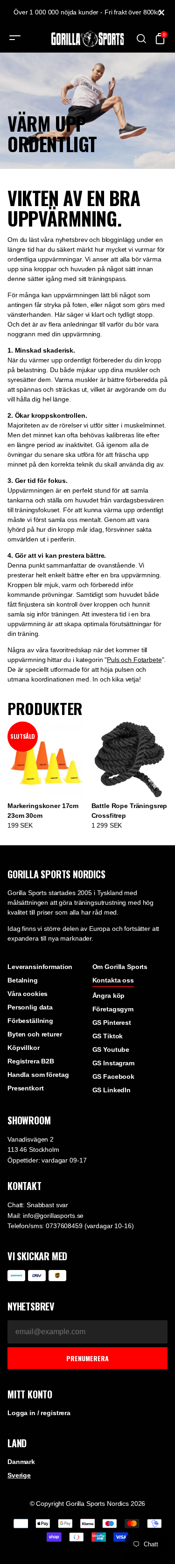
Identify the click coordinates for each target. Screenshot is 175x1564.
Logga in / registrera (38, 1413)
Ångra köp (108, 995)
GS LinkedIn (111, 1090)
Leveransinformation (39, 966)
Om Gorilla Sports (120, 966)
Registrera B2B (30, 1061)
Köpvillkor (23, 1047)
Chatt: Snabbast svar (37, 1205)
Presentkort (25, 1088)
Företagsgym (112, 1009)
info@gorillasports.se (53, 1215)
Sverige (19, 1475)
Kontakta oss (113, 980)
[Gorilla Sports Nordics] (87, 39)
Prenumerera (87, 1358)
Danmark (21, 1461)
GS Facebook (113, 1076)
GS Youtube (111, 1049)
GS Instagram (113, 1063)
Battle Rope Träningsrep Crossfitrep (129, 810)
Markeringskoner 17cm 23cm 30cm (42, 810)
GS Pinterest (111, 1022)
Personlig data (30, 1007)
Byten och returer (34, 1034)
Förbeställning (30, 1020)
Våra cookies (27, 993)
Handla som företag (38, 1074)
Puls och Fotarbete (134, 659)
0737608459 (64, 1226)
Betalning (22, 980)
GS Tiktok (107, 1036)
